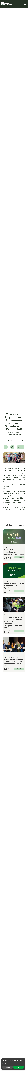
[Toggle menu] (25, 4)
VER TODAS (21, 525)
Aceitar (19, 1067)
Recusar (8, 1067)
